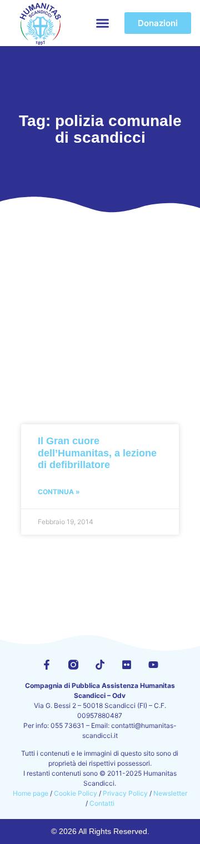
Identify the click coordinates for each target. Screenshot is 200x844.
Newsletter (170, 793)
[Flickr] (127, 665)
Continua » (59, 492)
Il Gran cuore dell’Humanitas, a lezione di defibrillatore (97, 452)
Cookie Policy (75, 793)
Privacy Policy (125, 793)
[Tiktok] (100, 665)
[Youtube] (153, 665)
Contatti (101, 803)
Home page (30, 793)
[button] (102, 23)
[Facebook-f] (47, 665)
